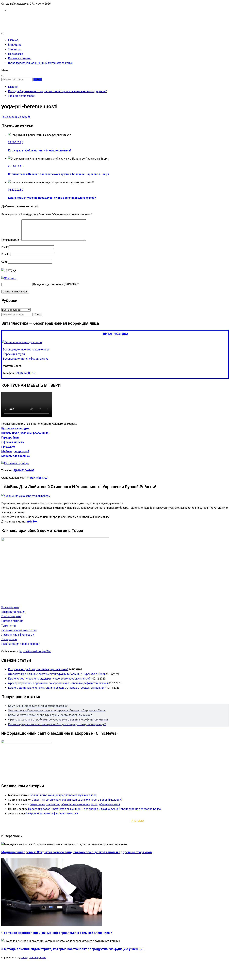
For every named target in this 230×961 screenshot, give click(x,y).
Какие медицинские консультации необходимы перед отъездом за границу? (57, 687)
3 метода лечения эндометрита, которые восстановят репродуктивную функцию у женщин (72, 949)
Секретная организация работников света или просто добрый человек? (77, 799)
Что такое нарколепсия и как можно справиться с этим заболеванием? (56, 933)
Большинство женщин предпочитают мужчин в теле (63, 795)
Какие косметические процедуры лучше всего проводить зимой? (52, 197)
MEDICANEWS (10, 18)
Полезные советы (19, 58)
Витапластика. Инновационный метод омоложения (40, 63)
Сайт (4, 261)
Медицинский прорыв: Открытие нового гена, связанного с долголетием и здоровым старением (76, 852)
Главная (13, 40)
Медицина (14, 44)
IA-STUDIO (137, 820)
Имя (5, 247)
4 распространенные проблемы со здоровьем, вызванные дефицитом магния (58, 683)
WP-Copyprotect (37, 957)
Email (5, 254)
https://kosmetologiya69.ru (35, 651)
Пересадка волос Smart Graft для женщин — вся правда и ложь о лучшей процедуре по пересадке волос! (94, 809)
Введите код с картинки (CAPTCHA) (55, 284)
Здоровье (14, 49)
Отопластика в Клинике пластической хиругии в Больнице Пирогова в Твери (58, 174)
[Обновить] (8, 278)
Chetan (24, 957)
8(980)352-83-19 (25, 373)
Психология (15, 53)
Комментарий (11, 239)
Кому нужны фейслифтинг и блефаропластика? (39, 150)
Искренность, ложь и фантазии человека (52, 813)
